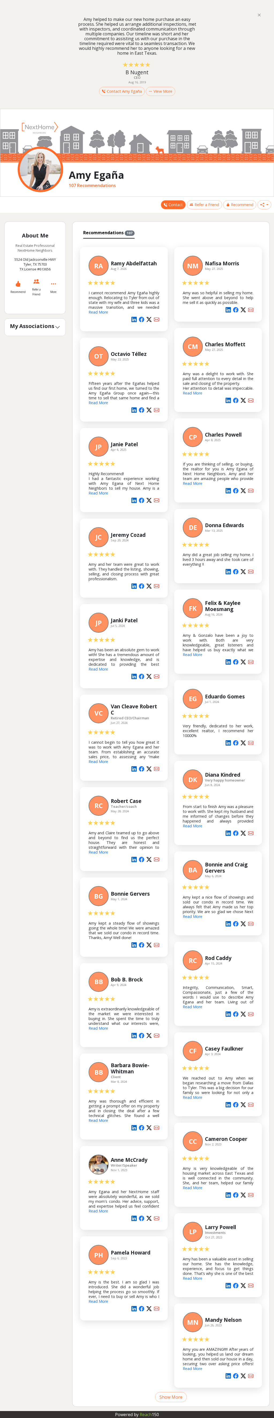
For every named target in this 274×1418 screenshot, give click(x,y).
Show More (170, 1397)
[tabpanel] (171, 821)
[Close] (259, 15)
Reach (149, 1414)
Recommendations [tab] (107, 233)
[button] (264, 204)
